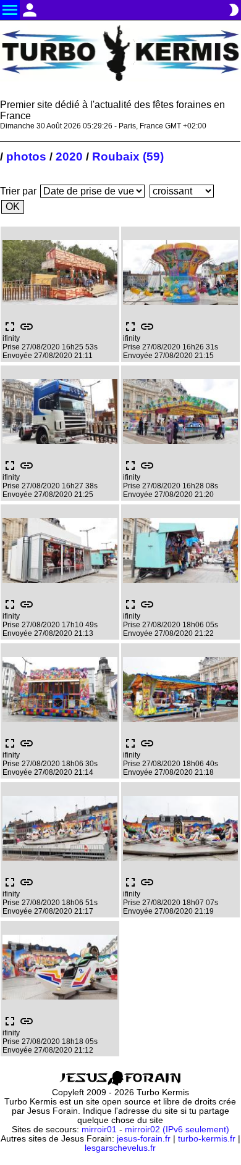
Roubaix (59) (128, 156)
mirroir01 (99, 1129)
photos (26, 156)
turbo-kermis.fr (206, 1138)
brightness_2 (233, 9)
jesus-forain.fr (144, 1138)
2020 (69, 156)
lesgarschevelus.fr (120, 1148)
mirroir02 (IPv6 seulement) (177, 1129)
